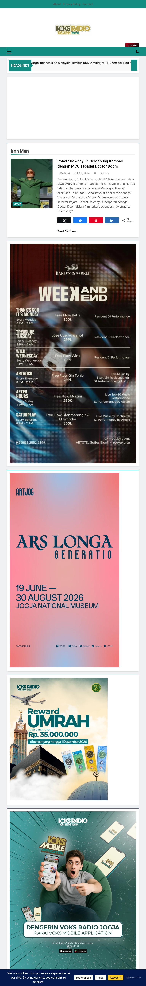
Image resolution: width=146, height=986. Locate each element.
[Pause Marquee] (134, 65)
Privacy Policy (71, 4)
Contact (87, 4)
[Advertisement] (73, 108)
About (57, 4)
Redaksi (65, 173)
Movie (17, 204)
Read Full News (66, 231)
